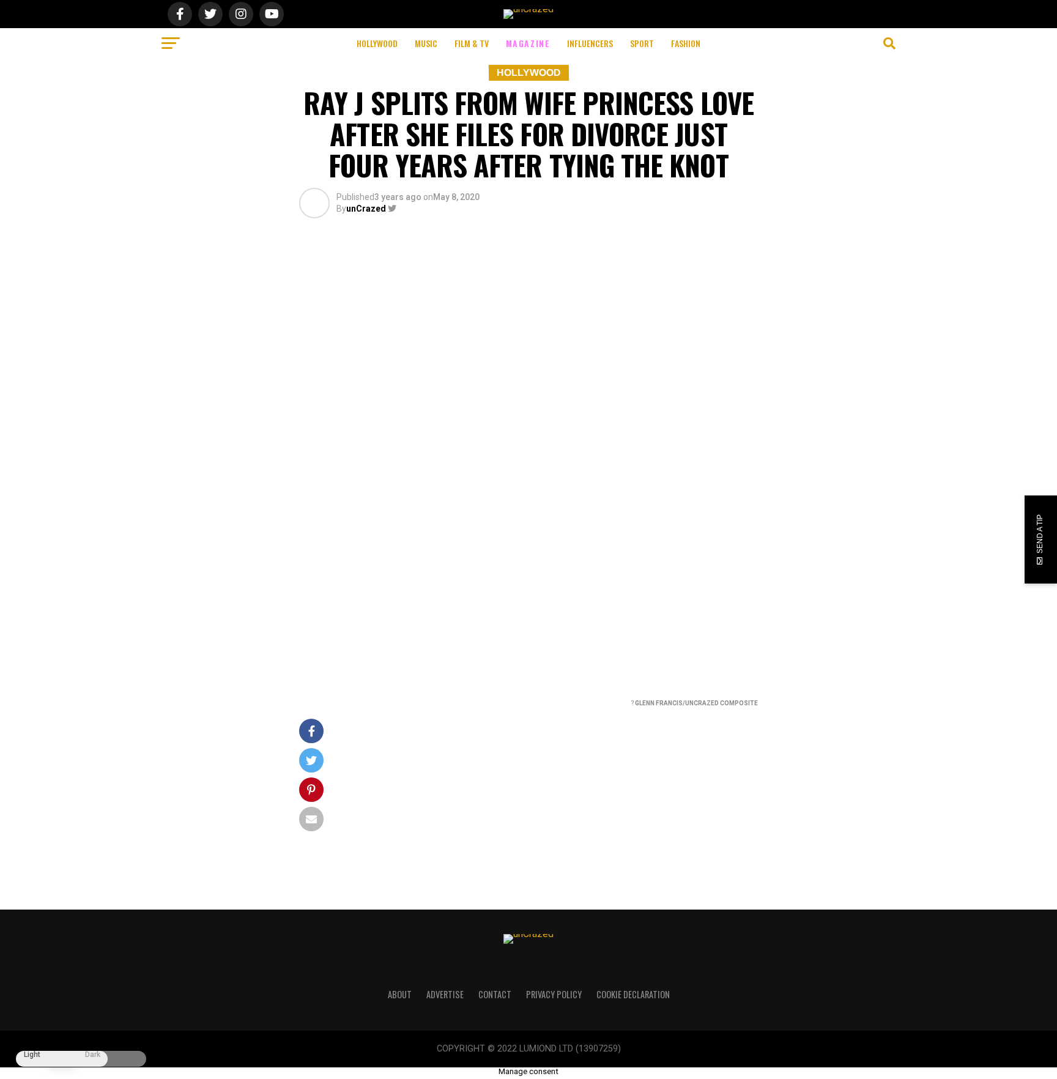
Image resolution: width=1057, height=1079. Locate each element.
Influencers (590, 43)
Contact (494, 994)
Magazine (528, 43)
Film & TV (471, 43)
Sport (642, 43)
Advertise (445, 994)
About (400, 994)
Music (426, 43)
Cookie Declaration (633, 994)
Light (32, 1055)
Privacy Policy (554, 994)
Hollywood (377, 43)
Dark (92, 1055)
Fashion (685, 43)
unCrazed (366, 208)
